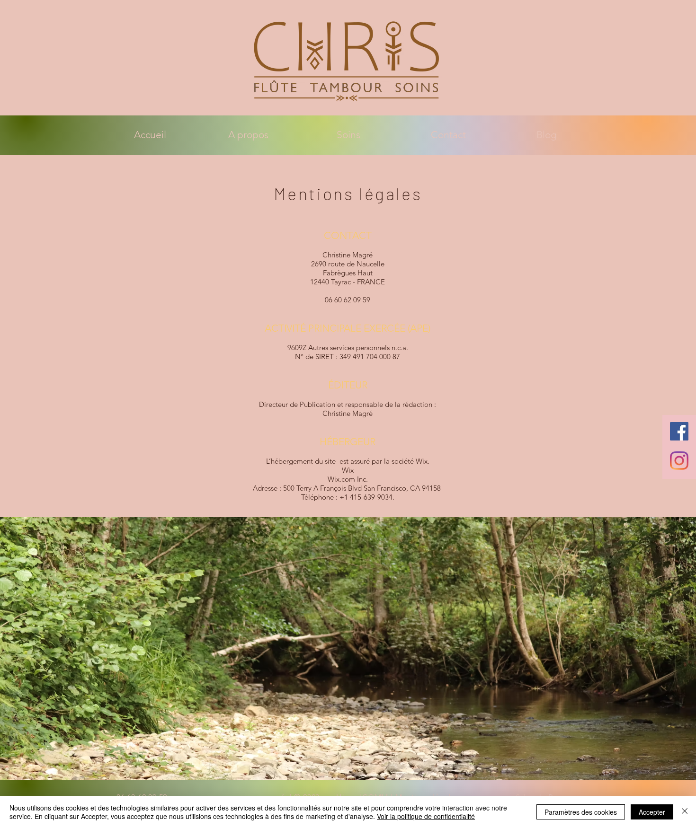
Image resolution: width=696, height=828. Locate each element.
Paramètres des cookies (580, 812)
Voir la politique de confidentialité (426, 816)
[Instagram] (679, 460)
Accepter (652, 812)
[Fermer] (684, 811)
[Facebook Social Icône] (679, 431)
